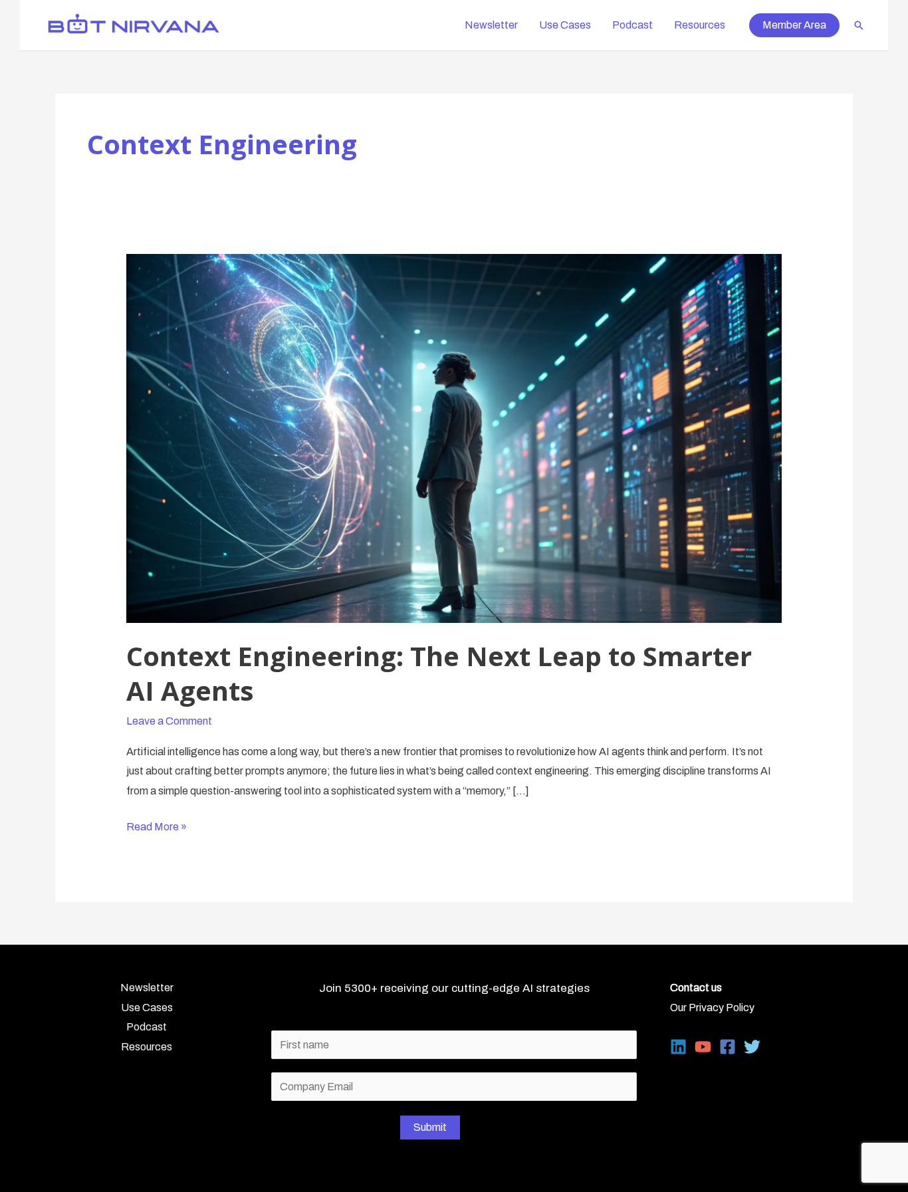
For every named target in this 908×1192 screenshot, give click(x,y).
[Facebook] (727, 1046)
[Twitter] (752, 1046)
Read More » (156, 828)
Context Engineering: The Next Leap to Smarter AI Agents (439, 673)
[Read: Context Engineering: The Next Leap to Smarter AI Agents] (454, 437)
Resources (699, 25)
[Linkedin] (678, 1046)
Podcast (632, 25)
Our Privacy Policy (712, 1007)
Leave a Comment (169, 721)
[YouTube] (703, 1046)
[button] (794, 25)
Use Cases (565, 25)
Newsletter (491, 25)
